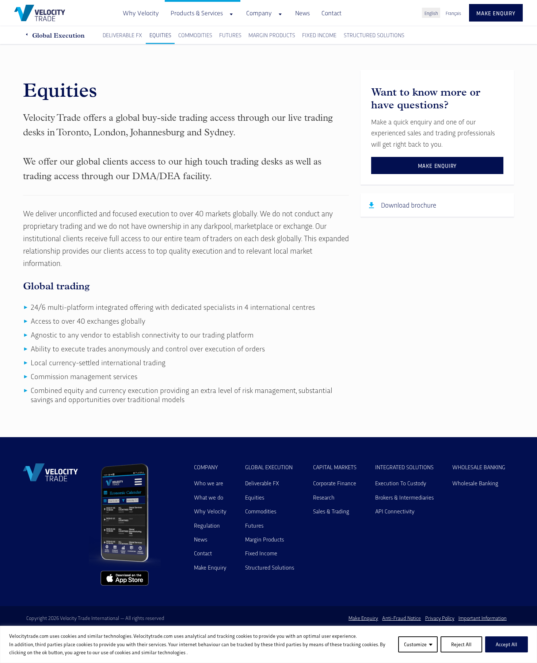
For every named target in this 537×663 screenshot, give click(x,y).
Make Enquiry (210, 567)
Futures (230, 35)
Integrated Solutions (404, 467)
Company (206, 467)
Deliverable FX (122, 35)
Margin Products (271, 35)
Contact (331, 12)
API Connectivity (395, 511)
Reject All (461, 644)
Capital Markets (335, 467)
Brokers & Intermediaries (404, 497)
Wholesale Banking (478, 467)
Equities (160, 35)
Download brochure (408, 204)
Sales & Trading (331, 511)
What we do (208, 497)
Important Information (482, 618)
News (302, 12)
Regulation (207, 525)
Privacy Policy (439, 618)
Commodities (195, 35)
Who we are (208, 483)
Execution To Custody (400, 483)
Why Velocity (141, 12)
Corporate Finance (334, 483)
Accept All (506, 644)
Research (324, 497)
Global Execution (58, 35)
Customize (415, 644)
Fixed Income (319, 35)
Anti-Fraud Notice (401, 618)
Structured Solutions (374, 35)
